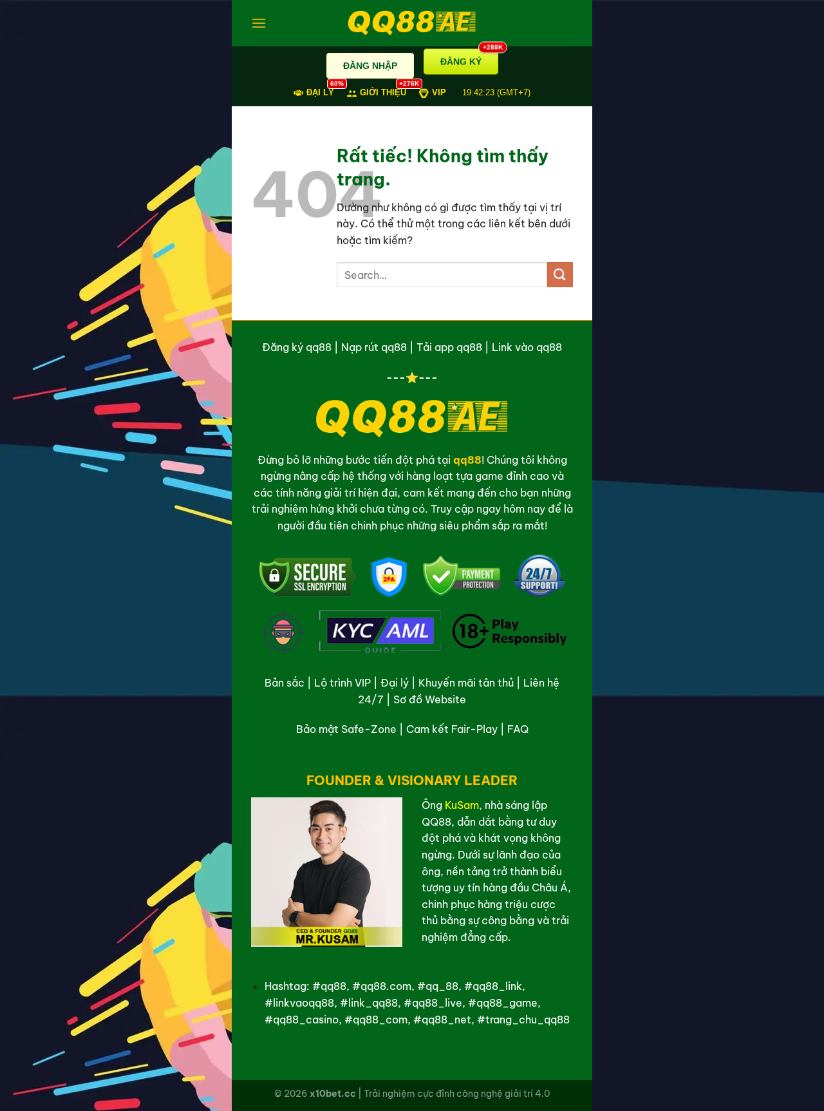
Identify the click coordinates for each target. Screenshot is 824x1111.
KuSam (462, 805)
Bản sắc (284, 682)
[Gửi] (560, 274)
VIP (439, 92)
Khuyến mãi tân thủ (466, 682)
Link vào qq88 (527, 347)
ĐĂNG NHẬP (370, 66)
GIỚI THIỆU (383, 91)
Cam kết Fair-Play (452, 729)
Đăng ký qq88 (297, 347)
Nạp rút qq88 (374, 347)
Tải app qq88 (449, 347)
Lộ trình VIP (342, 682)
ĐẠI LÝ (320, 91)
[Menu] (259, 23)
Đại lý (394, 682)
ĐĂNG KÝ (469, 62)
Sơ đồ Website (429, 699)
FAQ (518, 729)
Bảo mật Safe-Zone (346, 729)
